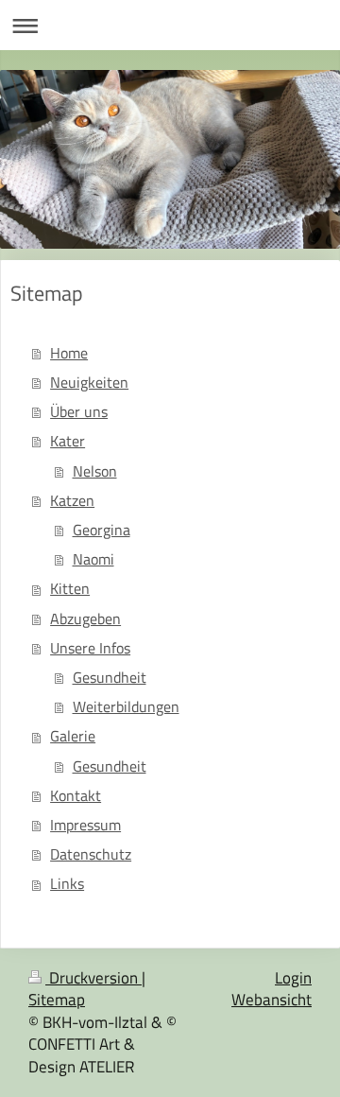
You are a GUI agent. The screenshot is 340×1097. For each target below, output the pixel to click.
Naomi (93, 559)
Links (67, 883)
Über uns (79, 411)
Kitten (70, 588)
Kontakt (75, 795)
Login (293, 978)
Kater (67, 440)
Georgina (101, 529)
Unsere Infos (90, 647)
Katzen (72, 500)
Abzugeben (85, 618)
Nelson (95, 471)
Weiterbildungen (126, 706)
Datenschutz (90, 854)
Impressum (85, 824)
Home (69, 352)
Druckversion (93, 978)
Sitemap (56, 999)
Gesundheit (109, 677)
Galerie (72, 735)
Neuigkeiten (89, 382)
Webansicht (271, 999)
